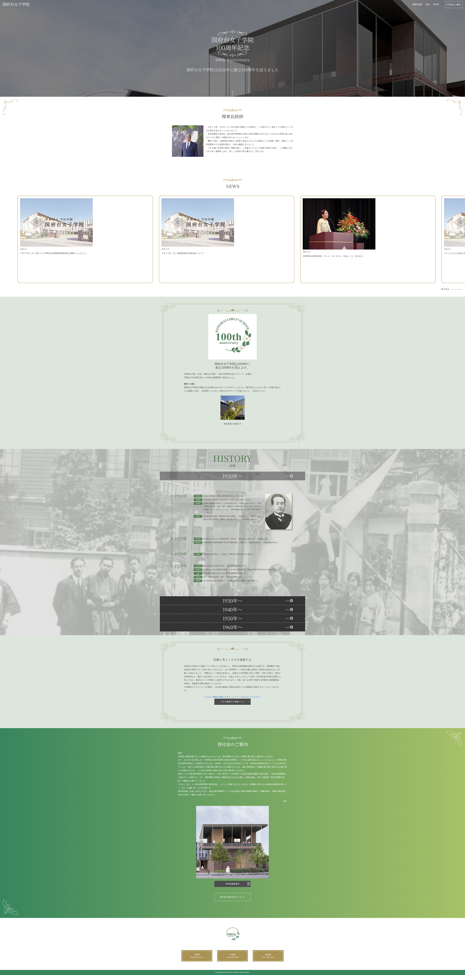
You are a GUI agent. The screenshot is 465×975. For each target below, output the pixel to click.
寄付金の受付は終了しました (232, 897)
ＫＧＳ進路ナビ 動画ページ (232, 702)
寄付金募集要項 (232, 884)
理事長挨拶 (417, 4)
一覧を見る (444, 289)
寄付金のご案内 (454, 5)
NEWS (436, 4)
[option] (85, 239)
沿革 (428, 4)
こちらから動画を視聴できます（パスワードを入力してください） (232, 697)
